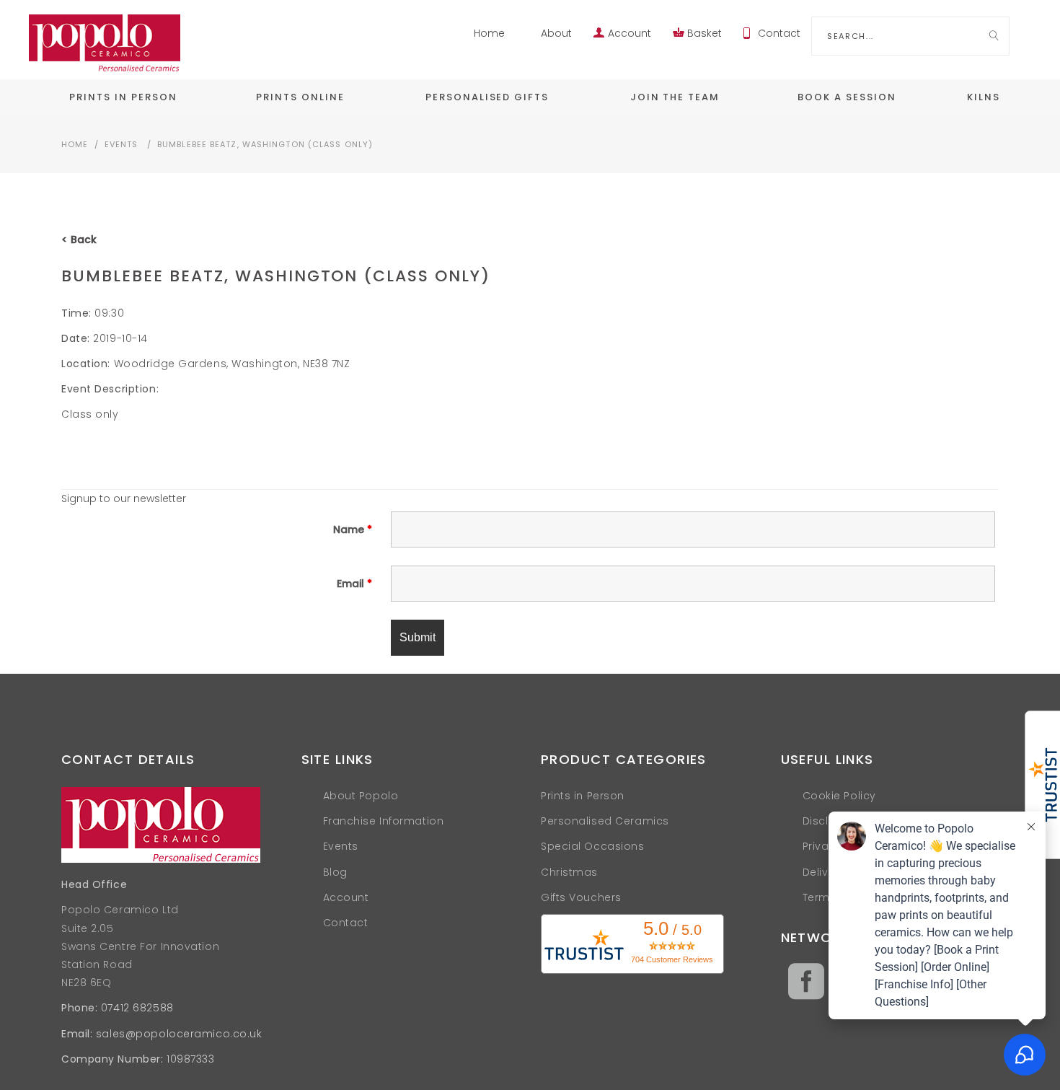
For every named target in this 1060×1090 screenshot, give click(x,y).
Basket (704, 33)
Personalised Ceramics (605, 821)
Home (489, 33)
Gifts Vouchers (581, 897)
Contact (779, 33)
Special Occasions (593, 846)
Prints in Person (582, 795)
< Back (79, 239)
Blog (335, 872)
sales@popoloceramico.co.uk (179, 1034)
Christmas (569, 872)
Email (354, 583)
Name (352, 529)
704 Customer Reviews (672, 959)
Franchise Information (383, 821)
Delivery (824, 872)
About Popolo (361, 795)
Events (121, 144)
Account (629, 33)
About (556, 33)
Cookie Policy (839, 795)
